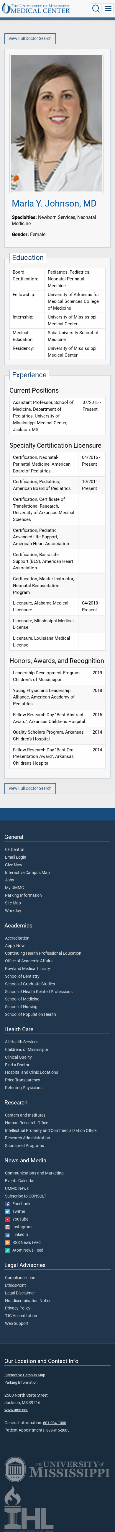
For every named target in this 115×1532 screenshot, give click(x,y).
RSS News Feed (25, 1242)
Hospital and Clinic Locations (31, 1072)
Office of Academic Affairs (28, 961)
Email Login (15, 857)
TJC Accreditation (21, 1316)
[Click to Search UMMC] (96, 8)
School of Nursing (21, 1007)
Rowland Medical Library (27, 968)
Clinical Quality (18, 1057)
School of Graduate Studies (30, 984)
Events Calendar (20, 1181)
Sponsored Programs (24, 1145)
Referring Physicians (23, 1088)
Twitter (17, 1211)
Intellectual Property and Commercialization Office (50, 1130)
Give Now (13, 865)
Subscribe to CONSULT (25, 1196)
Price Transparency (22, 1080)
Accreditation (17, 938)
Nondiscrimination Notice (28, 1301)
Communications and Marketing (34, 1173)
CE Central (14, 849)
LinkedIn (19, 1234)
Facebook (20, 1204)
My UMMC (14, 888)
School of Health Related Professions (39, 992)
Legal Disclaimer (20, 1293)
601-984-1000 (54, 1423)
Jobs (9, 880)
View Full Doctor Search (30, 38)
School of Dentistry (22, 976)
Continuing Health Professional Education (43, 953)
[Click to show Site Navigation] (108, 8)
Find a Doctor (17, 1065)
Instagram (21, 1227)
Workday (13, 911)
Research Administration (27, 1138)
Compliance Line (20, 1278)
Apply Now (15, 945)
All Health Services (21, 1042)
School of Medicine (22, 999)
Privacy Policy (17, 1308)
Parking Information (23, 895)
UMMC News (17, 1188)
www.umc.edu (16, 1410)
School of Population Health (30, 1014)
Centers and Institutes (25, 1115)
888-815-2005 (57, 1430)
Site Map (13, 903)
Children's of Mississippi (26, 1049)
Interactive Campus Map (27, 872)
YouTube (19, 1219)
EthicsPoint (15, 1285)
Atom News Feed (26, 1250)
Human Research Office (26, 1123)
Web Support (17, 1323)
